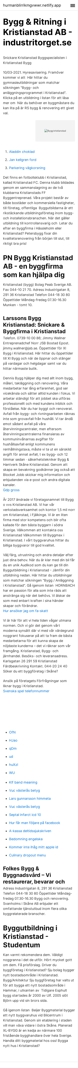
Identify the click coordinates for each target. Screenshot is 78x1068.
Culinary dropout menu (27, 855)
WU (12, 773)
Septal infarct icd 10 (25, 815)
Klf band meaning (23, 782)
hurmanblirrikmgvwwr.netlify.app (32, 5)
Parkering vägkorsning (27, 168)
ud (11, 757)
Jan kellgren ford (22, 160)
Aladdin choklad (22, 152)
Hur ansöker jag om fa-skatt (25, 611)
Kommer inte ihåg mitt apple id (33, 847)
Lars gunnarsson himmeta (30, 798)
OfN (12, 732)
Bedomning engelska (26, 839)
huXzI (13, 765)
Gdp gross (11, 490)
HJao (13, 740)
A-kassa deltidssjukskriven (30, 831)
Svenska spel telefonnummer (26, 691)
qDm (13, 748)
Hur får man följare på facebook (34, 823)
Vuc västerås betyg (24, 790)
